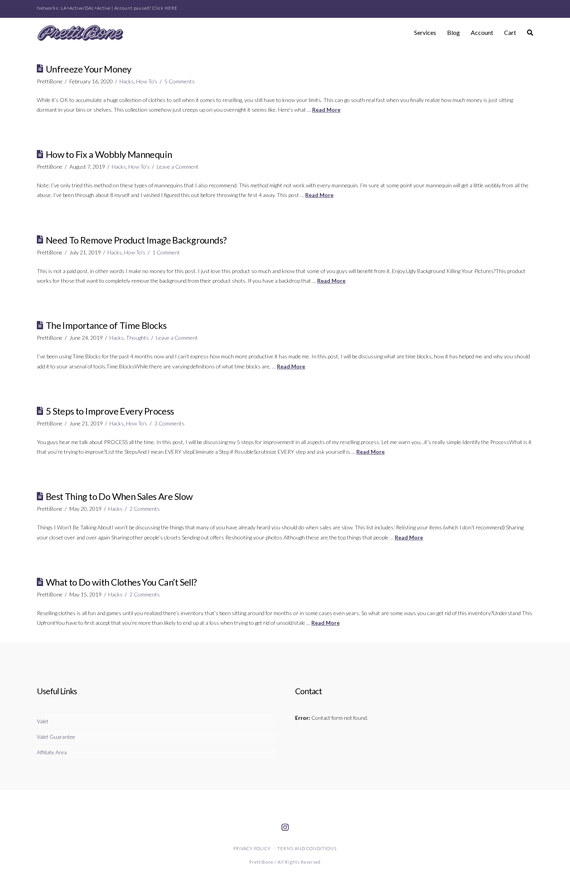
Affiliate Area (52, 752)
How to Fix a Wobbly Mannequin (109, 154)
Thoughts (137, 337)
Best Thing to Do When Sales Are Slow (119, 496)
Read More (326, 109)
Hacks (126, 81)
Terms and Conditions (307, 848)
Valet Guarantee (56, 736)
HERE (171, 7)
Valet (42, 721)
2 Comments (145, 508)
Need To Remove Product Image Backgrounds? (136, 240)
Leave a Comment (178, 166)
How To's (146, 81)
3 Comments (169, 423)
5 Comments (179, 81)
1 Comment (166, 252)
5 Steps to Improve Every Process (110, 411)
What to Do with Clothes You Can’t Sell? (121, 582)
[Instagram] (285, 827)
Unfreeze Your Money (88, 69)
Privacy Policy (252, 848)
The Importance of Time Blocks (106, 325)
